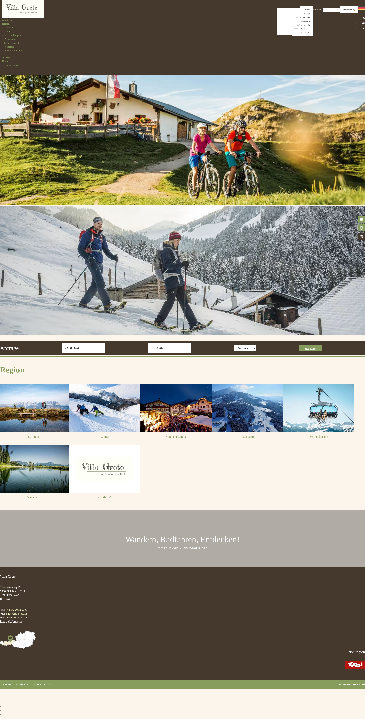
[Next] (259, 208)
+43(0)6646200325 (16, 609)
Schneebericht (303, 25)
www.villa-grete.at (17, 617)
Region (316, 9)
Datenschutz (41, 684)
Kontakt (6, 61)
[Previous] (105, 208)
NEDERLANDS (362, 28)
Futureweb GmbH (352, 684)
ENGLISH (362, 23)
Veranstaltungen (303, 17)
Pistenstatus (305, 21)
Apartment (7, 19)
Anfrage (6, 57)
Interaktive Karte (302, 33)
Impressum (21, 684)
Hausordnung (349, 9)
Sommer (306, 9)
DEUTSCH (362, 17)
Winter (307, 13)
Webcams (305, 29)
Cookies (6, 684)
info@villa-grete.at (16, 613)
